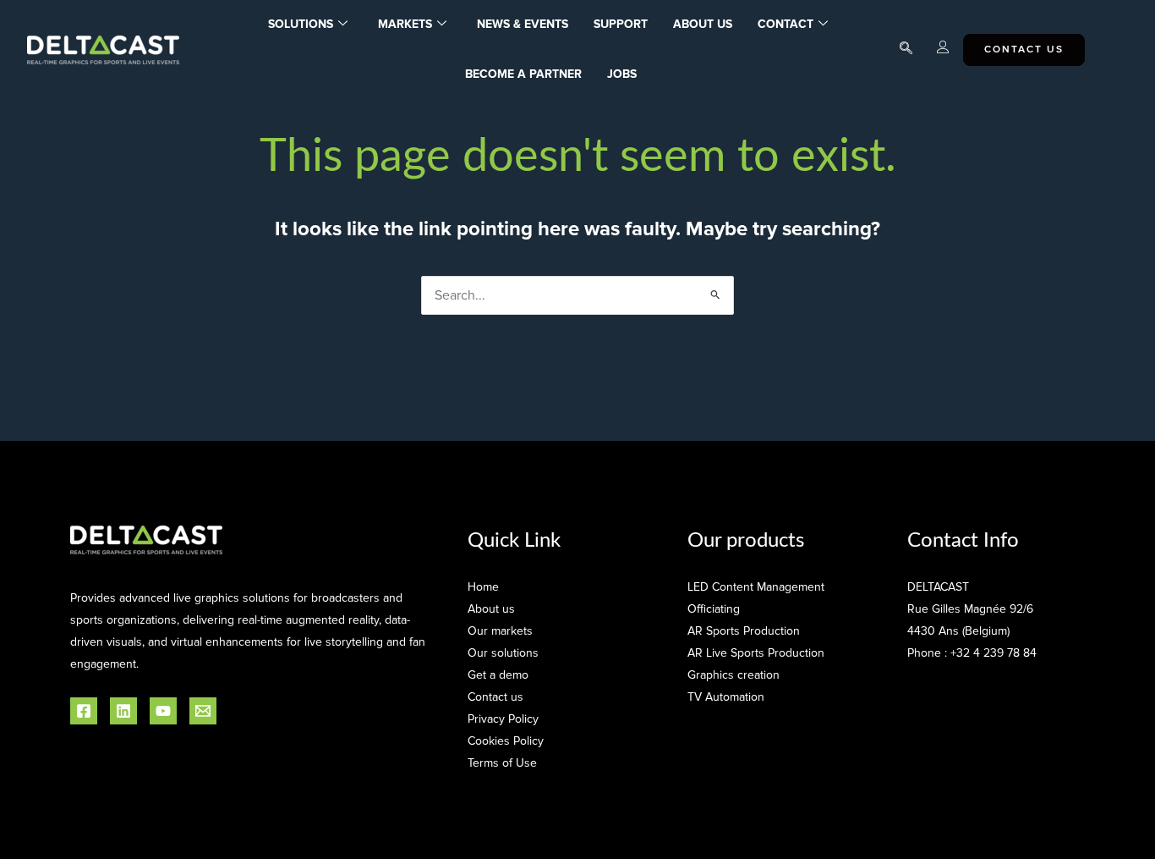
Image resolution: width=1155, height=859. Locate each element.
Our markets (500, 631)
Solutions (300, 24)
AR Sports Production (743, 631)
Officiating (713, 609)
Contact (785, 24)
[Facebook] (83, 710)
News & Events (522, 24)
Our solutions (503, 653)
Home (483, 587)
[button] (906, 50)
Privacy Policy (503, 719)
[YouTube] (163, 710)
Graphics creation (733, 675)
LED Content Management (755, 587)
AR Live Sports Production (755, 653)
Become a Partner (523, 74)
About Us (702, 24)
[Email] (202, 710)
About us (491, 609)
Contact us (495, 697)
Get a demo (498, 675)
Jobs (622, 74)
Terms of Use (502, 763)
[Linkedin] (123, 710)
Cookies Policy (506, 741)
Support (621, 24)
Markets (405, 24)
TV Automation (725, 697)
